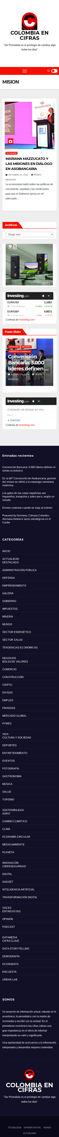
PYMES (6, 723)
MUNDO (7, 624)
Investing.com (27, 319)
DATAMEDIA (9, 937)
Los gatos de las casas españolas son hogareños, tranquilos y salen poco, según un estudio (28, 496)
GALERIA (8, 593)
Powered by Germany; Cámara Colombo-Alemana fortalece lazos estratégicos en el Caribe (26, 519)
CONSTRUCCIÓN (13, 677)
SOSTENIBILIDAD (13, 810)
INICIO (6, 551)
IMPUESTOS (10, 609)
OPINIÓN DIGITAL (32, 1127)
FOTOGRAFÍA (10, 768)
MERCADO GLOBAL (14, 715)
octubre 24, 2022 (18, 175)
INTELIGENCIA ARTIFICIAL (18, 889)
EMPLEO (7, 700)
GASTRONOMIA (12, 776)
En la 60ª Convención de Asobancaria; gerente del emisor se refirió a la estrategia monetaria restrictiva (29, 482)
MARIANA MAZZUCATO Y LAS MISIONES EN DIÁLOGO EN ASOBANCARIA (29, 164)
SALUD (6, 791)
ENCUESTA (9, 972)
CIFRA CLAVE (10, 941)
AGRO (6, 813)
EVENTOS (8, 760)
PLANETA (8, 852)
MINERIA (7, 616)
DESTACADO (14, 347)
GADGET (7, 881)
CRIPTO (7, 684)
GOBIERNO (9, 601)
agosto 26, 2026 (20, 374)
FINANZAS (8, 708)
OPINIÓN (7, 919)
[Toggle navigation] (24, 71)
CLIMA (6, 829)
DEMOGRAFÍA (11, 956)
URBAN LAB (9, 979)
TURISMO (8, 799)
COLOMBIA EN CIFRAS (30, 35)
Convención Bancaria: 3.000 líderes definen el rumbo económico (28, 369)
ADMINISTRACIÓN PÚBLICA (19, 570)
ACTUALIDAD (11, 153)
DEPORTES (9, 745)
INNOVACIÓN (10, 863)
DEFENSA (8, 578)
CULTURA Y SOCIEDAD (16, 737)
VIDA (5, 734)
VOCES (6, 908)
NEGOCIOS (26, 347)
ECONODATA (10, 964)
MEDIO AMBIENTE (13, 844)
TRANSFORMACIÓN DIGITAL (19, 897)
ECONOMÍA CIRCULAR (16, 836)
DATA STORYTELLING (15, 948)
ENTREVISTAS (11, 911)
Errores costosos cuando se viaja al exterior (27, 507)
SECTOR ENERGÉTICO (16, 632)
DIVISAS (7, 692)
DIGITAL (7, 874)
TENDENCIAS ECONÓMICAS (20, 351)
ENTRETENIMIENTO (14, 753)
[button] (48, 71)
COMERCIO (9, 669)
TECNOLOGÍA (14, 1127)
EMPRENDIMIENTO (14, 585)
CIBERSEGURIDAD (14, 866)
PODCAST (8, 926)
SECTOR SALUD (12, 639)
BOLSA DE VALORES (15, 661)
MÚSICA (7, 784)
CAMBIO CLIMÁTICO (14, 821)
